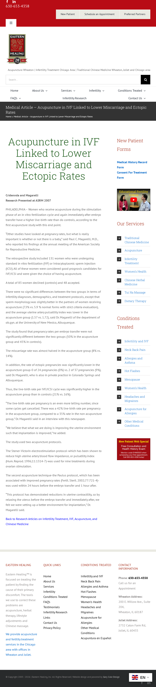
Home (8, 116)
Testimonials (51, 607)
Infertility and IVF (92, 576)
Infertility (49, 591)
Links (46, 617)
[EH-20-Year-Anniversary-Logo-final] (17, 34)
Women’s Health (91, 602)
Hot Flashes (88, 591)
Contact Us (50, 623)
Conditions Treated (55, 597)
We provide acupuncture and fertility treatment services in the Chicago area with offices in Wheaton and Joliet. (21, 644)
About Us (49, 581)
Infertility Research (55, 612)
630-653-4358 (17, 6)
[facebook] (7, 1)
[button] (133, 240)
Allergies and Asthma (94, 586)
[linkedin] (14, 1)
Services (48, 586)
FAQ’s (46, 602)
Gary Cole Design (111, 676)
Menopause (88, 597)
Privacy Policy (51, 628)
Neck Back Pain (90, 581)
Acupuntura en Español (96, 638)
